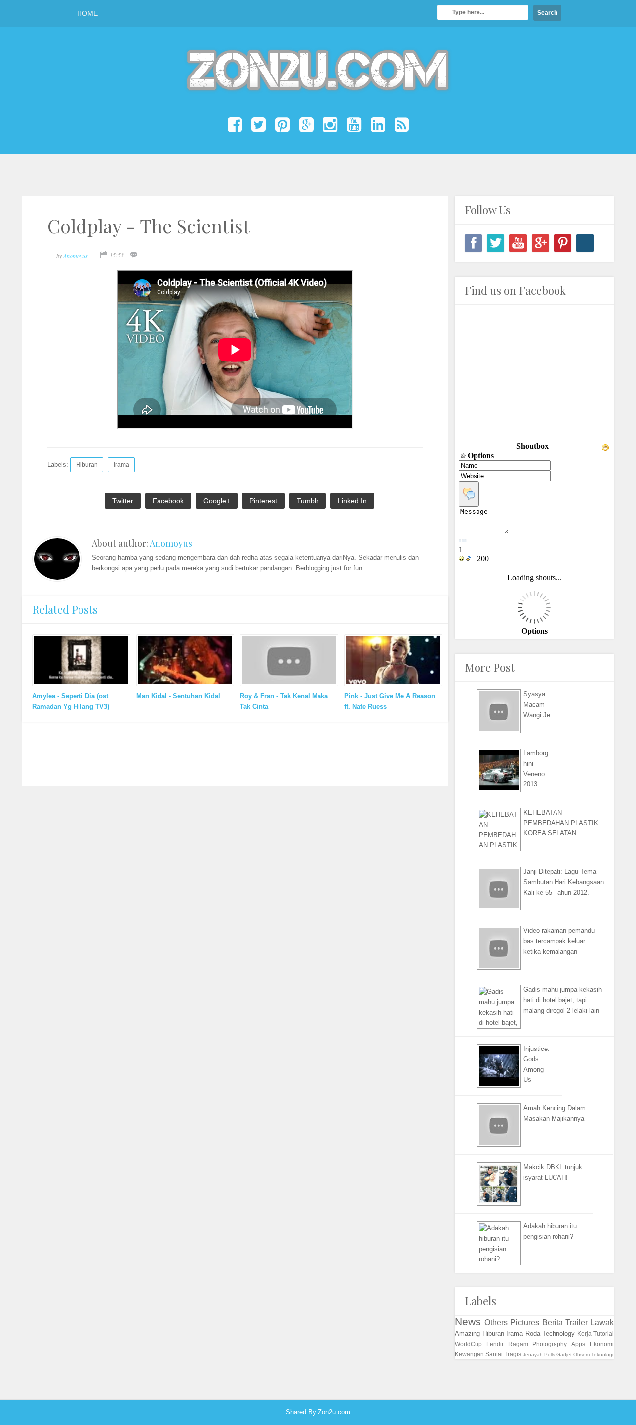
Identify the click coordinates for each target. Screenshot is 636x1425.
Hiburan (87, 464)
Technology (558, 1333)
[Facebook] (473, 243)
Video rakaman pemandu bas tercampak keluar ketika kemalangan (559, 941)
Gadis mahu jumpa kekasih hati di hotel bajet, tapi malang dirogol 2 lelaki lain (562, 1000)
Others (496, 1322)
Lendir (495, 1344)
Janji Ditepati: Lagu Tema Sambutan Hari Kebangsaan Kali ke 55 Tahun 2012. (563, 882)
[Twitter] (495, 243)
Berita (552, 1322)
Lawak (602, 1322)
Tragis (512, 1354)
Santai (494, 1354)
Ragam (518, 1344)
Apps (578, 1344)
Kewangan (469, 1354)
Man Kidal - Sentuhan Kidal (178, 696)
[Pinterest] (562, 243)
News (468, 1321)
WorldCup (468, 1344)
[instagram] (585, 243)
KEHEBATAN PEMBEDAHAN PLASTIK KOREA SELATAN (560, 823)
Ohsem (581, 1354)
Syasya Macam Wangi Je (536, 704)
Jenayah (533, 1354)
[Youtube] (518, 243)
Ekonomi (602, 1344)
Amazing (467, 1333)
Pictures (524, 1322)
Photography (549, 1344)
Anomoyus (171, 543)
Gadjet (564, 1354)
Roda (532, 1333)
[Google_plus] (540, 243)
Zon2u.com (334, 1412)
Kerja (584, 1333)
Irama (121, 464)
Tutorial (603, 1333)
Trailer (576, 1322)
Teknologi (602, 1354)
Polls (549, 1354)
